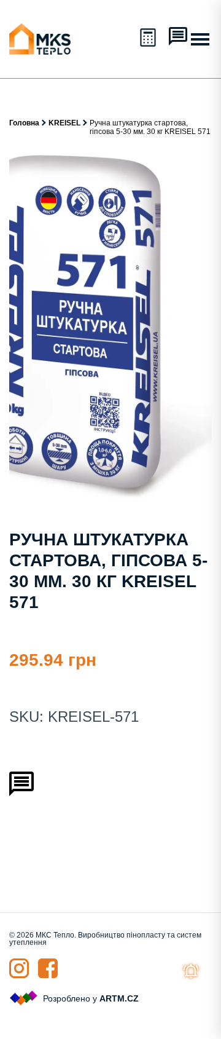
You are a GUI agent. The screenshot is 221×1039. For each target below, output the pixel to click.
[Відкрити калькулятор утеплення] (149, 38)
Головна (24, 123)
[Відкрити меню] (200, 39)
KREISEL (64, 123)
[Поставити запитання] (178, 37)
